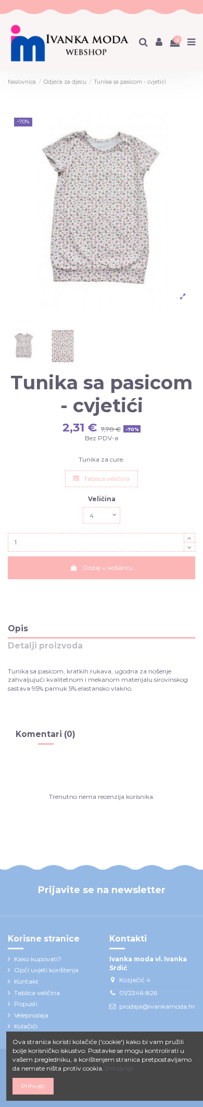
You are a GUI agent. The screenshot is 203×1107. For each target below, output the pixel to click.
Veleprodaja (31, 1015)
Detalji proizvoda (45, 646)
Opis (18, 629)
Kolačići (25, 1026)
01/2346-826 (138, 993)
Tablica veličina (106, 478)
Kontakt (26, 981)
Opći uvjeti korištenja (46, 970)
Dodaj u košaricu (108, 567)
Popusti (25, 1004)
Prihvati (33, 1086)
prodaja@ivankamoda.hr (157, 1006)
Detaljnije (119, 1068)
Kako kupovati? (37, 959)
